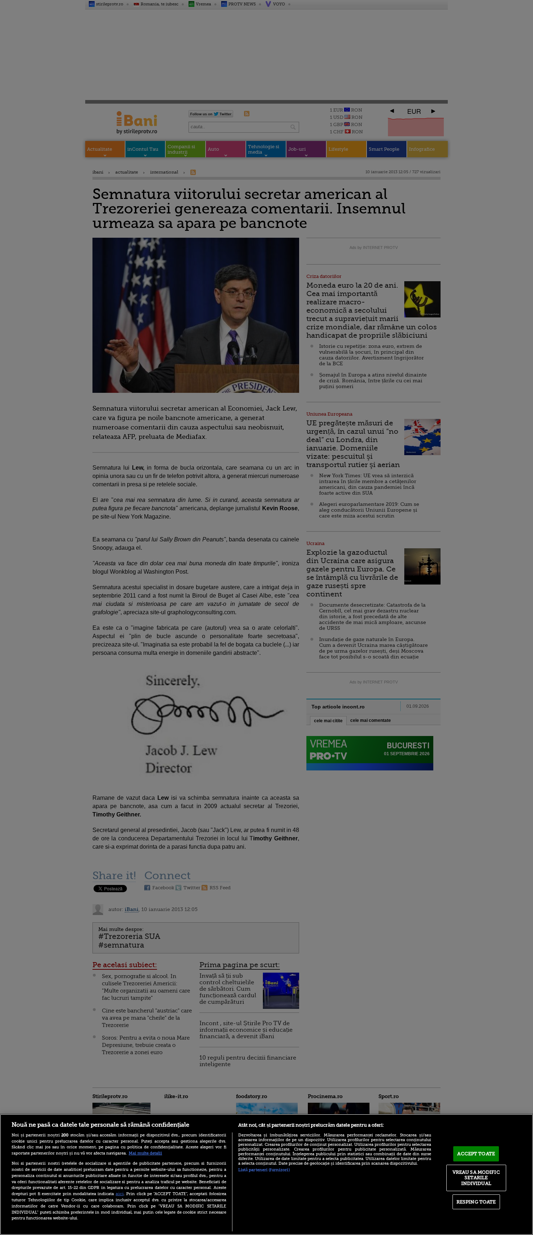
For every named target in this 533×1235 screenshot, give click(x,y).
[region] (266, 1174)
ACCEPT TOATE (476, 1153)
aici (120, 1193)
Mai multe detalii (145, 1153)
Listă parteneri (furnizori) (264, 1170)
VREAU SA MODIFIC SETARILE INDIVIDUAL (476, 1177)
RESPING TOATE (476, 1202)
